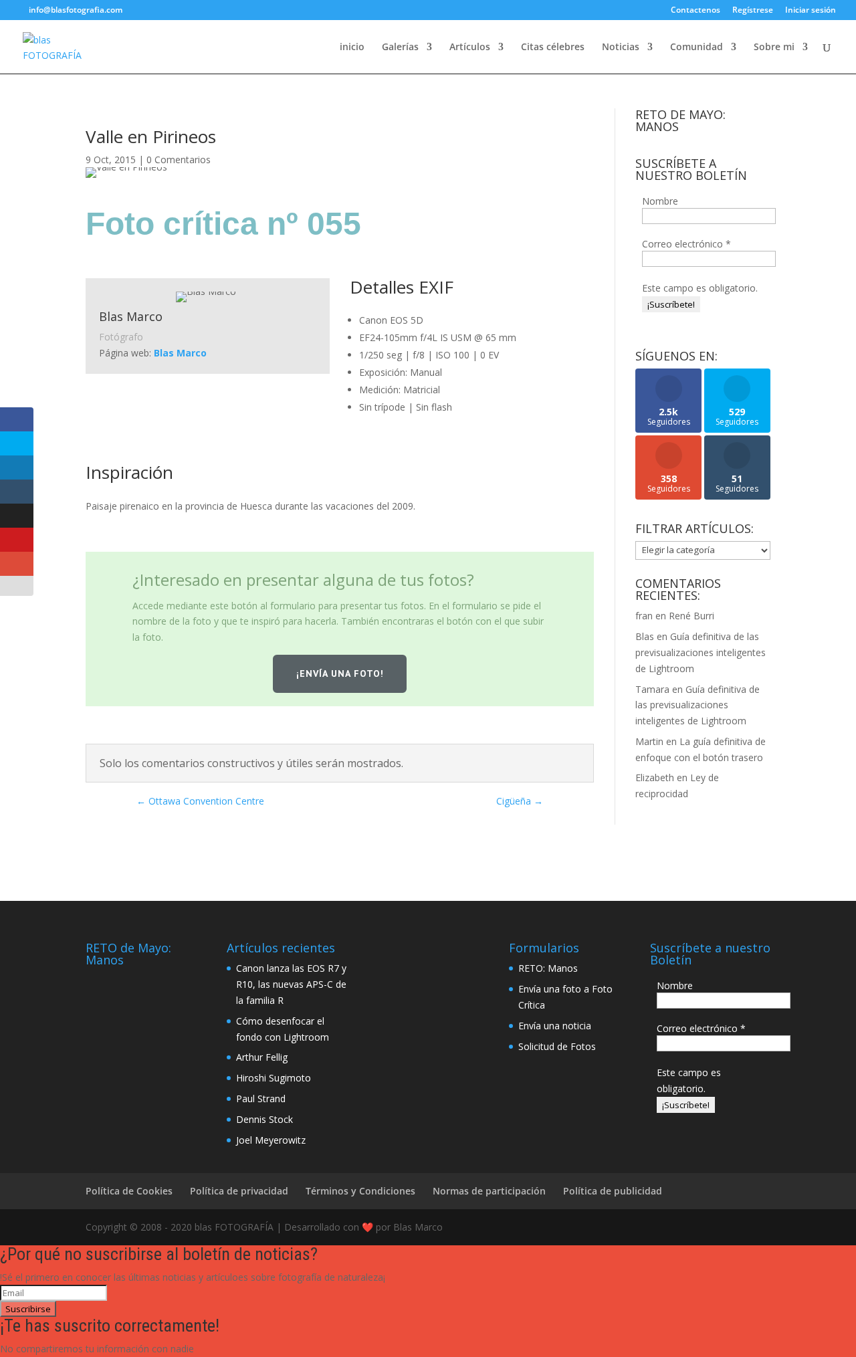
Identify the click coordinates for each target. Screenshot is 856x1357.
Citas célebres (552, 47)
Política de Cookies (129, 1190)
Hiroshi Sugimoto (273, 1077)
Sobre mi (774, 47)
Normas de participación (489, 1190)
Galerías (400, 47)
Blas (644, 636)
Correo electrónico (686, 243)
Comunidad (696, 47)
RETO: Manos (548, 968)
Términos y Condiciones (360, 1190)
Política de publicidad (612, 1190)
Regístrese (752, 10)
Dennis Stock (264, 1119)
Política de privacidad (239, 1190)
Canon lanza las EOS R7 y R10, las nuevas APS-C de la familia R (291, 984)
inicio (352, 47)
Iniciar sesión (810, 10)
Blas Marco (180, 352)
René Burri (691, 615)
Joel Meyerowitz (271, 1140)
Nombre (660, 201)
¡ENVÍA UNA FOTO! (340, 673)
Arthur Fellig (262, 1057)
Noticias (620, 47)
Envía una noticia (554, 1025)
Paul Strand (261, 1098)
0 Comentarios (178, 159)
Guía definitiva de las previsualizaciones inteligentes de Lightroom (700, 652)
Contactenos (695, 10)
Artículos (469, 47)
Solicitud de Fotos (557, 1046)
